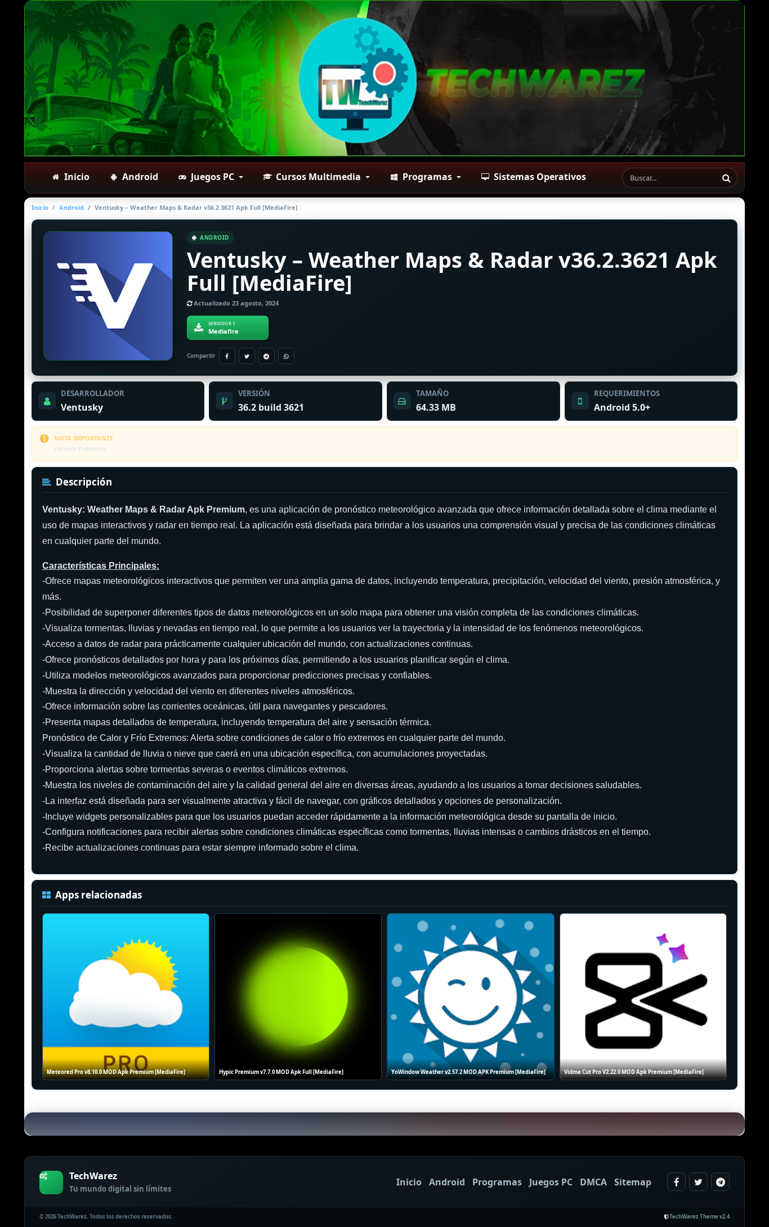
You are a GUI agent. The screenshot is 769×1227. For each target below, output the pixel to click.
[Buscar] (726, 177)
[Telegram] (266, 356)
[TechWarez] (384, 78)
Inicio (40, 207)
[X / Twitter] (247, 356)
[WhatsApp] (286, 356)
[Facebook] (227, 356)
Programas (497, 1182)
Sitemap (632, 1182)
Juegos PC (551, 1182)
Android (71, 207)
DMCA (593, 1182)
